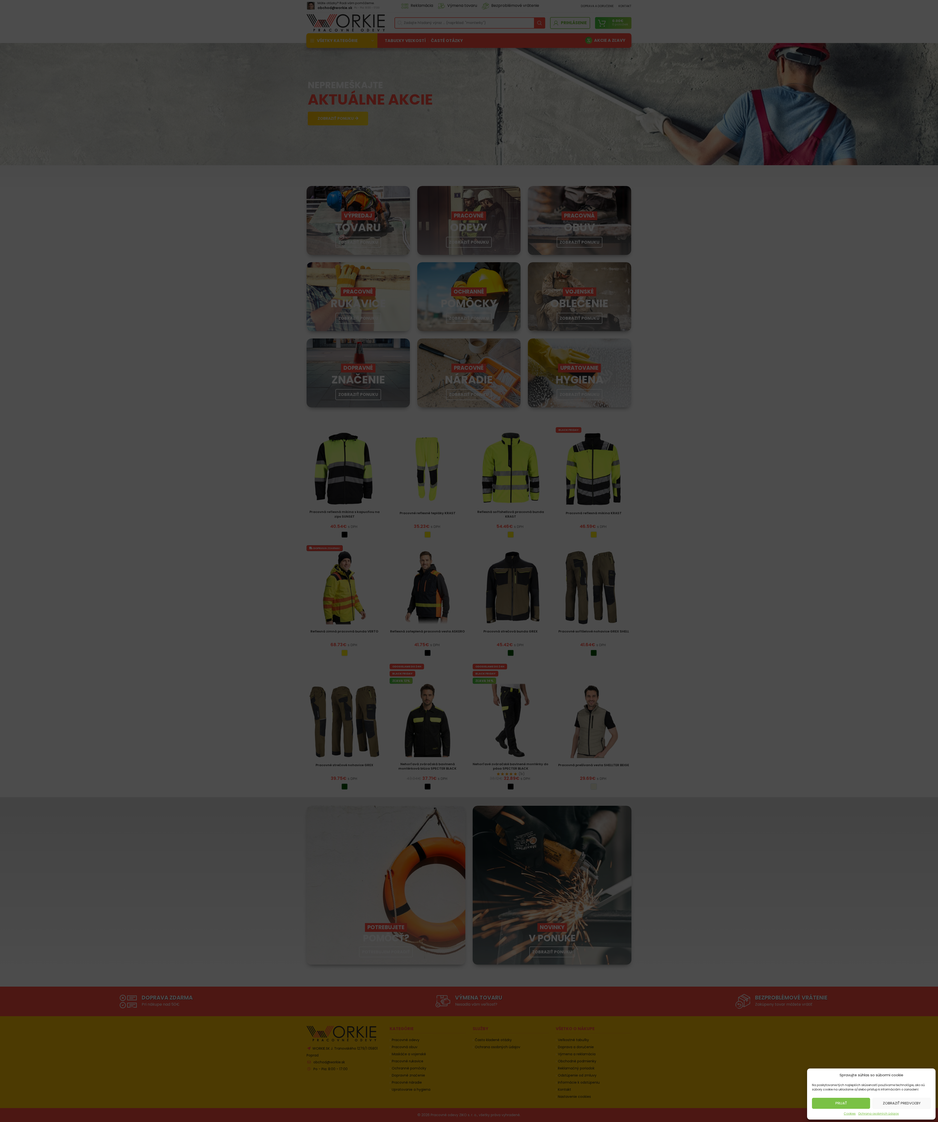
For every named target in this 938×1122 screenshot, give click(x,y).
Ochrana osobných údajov (878, 1113)
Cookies (850, 1113)
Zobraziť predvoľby (902, 1103)
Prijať (841, 1103)
